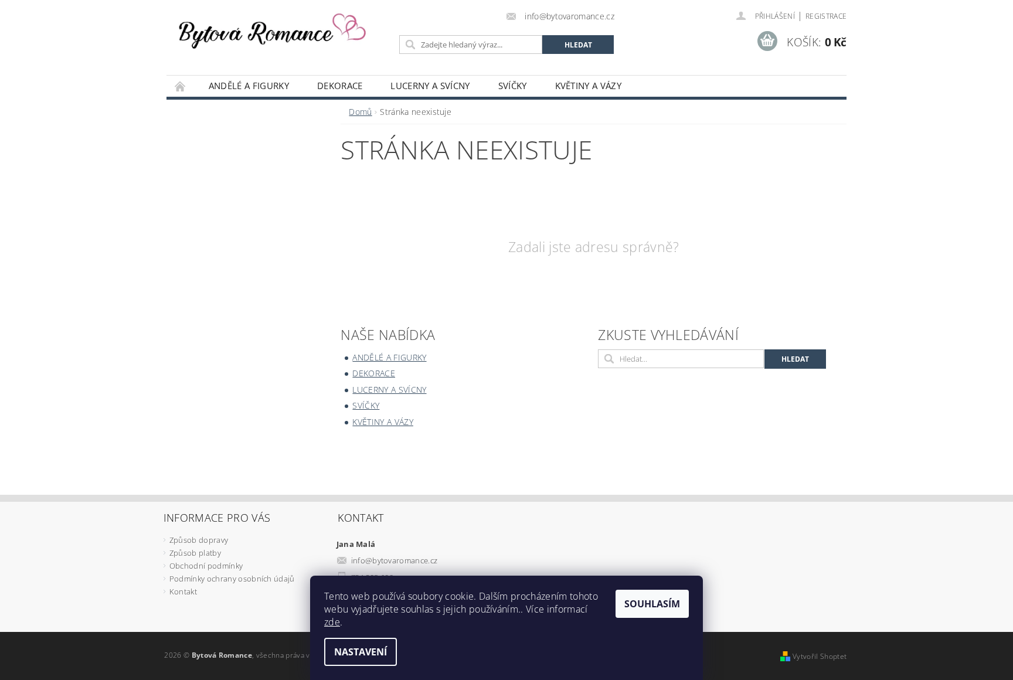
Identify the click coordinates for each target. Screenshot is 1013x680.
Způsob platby (195, 553)
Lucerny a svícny (430, 85)
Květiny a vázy (588, 85)
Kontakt (183, 591)
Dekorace (340, 85)
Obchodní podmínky (206, 565)
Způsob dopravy (198, 540)
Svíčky (512, 85)
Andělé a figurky (249, 85)
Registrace (826, 16)
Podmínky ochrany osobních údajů (232, 578)
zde (332, 622)
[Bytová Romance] (280, 28)
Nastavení (360, 651)
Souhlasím (652, 603)
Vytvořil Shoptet (820, 656)
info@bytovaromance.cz (394, 560)
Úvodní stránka (180, 86)
